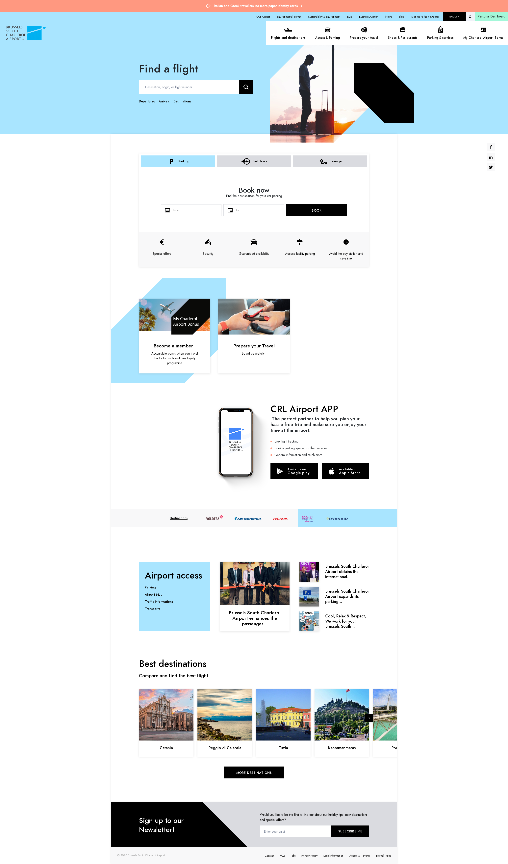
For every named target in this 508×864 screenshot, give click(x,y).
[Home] (134, 33)
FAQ (282, 856)
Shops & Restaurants (402, 37)
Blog (401, 17)
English (454, 16)
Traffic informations (159, 601)
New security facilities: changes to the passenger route (255, 6)
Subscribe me (350, 831)
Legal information (333, 856)
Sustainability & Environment (324, 17)
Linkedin (491, 157)
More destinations (254, 772)
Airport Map (153, 594)
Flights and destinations (288, 37)
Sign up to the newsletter (425, 17)
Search (246, 87)
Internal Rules (383, 856)
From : (177, 210)
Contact (269, 856)
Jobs (293, 856)
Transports (152, 609)
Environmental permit (289, 17)
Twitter (491, 167)
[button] (369, 718)
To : (238, 210)
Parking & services (440, 37)
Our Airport (263, 17)
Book (317, 210)
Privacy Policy (309, 856)
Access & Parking (327, 37)
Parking (150, 587)
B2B (349, 17)
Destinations (179, 518)
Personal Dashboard (491, 16)
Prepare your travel (364, 37)
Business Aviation (368, 17)
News (388, 17)
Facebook (491, 147)
